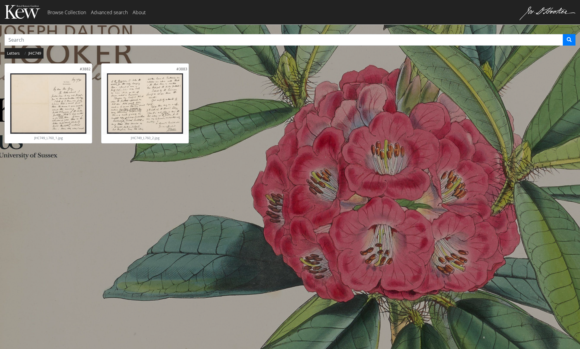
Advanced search (109, 12)
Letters (13, 53)
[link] (85, 69)
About (139, 12)
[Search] (569, 40)
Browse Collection (66, 12)
